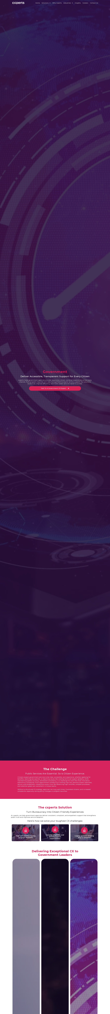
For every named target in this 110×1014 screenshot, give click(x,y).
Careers (85, 3)
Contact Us (94, 3)
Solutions (45, 3)
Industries (67, 3)
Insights (78, 3)
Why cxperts (57, 3)
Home (37, 3)
